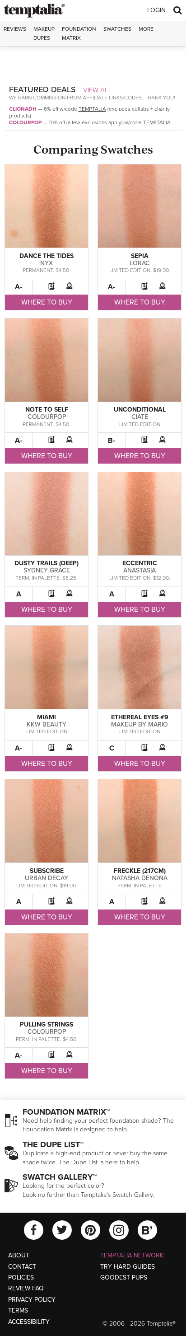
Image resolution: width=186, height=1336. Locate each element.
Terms (18, 1310)
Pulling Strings (46, 1024)
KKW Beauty (46, 724)
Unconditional (140, 409)
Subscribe (47, 871)
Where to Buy (46, 302)
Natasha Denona (139, 878)
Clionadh (23, 109)
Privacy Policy (32, 1299)
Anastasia (139, 570)
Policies (21, 1277)
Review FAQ (26, 1288)
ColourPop (25, 122)
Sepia (140, 256)
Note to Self (46, 409)
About (18, 1255)
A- (18, 286)
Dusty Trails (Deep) (46, 563)
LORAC (140, 263)
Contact (22, 1266)
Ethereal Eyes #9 (139, 717)
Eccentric (139, 563)
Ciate (139, 417)
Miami (46, 717)
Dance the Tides (46, 256)
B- (111, 440)
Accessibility (29, 1322)
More (146, 29)
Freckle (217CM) (140, 871)
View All (97, 90)
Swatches (117, 29)
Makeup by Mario (139, 724)
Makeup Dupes (44, 33)
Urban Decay (46, 878)
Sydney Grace (46, 570)
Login (156, 10)
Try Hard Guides (127, 1266)
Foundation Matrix (79, 33)
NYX (46, 263)
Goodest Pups (123, 1277)
